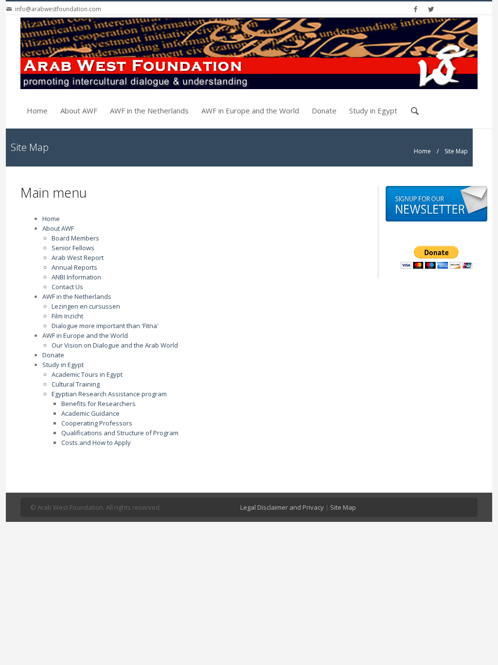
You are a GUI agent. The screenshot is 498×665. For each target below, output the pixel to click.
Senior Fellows (73, 247)
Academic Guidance (90, 413)
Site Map (343, 507)
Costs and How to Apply (96, 442)
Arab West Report (78, 257)
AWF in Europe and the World (250, 110)
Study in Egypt (373, 110)
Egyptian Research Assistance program (109, 393)
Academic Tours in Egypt (87, 374)
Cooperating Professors (96, 423)
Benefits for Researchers (98, 403)
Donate (324, 110)
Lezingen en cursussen (86, 306)
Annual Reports (74, 267)
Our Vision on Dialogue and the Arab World (115, 345)
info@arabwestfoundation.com (58, 9)
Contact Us (67, 286)
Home (37, 110)
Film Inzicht (67, 316)
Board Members (75, 238)
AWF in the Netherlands (149, 110)
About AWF (78, 110)
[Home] (249, 53)
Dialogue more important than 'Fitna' (105, 325)
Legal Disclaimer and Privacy (282, 507)
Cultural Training (76, 384)
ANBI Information (76, 277)
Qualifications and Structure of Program (119, 432)
